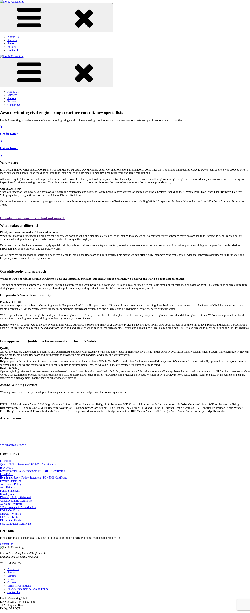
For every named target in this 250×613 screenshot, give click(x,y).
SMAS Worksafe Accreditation (18, 507)
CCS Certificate (9, 517)
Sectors (11, 43)
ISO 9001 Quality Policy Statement (14, 462)
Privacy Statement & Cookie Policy (27, 588)
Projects (11, 46)
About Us (13, 36)
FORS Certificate (10, 510)
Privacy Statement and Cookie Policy (10, 482)
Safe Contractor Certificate (15, 523)
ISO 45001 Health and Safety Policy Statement (20, 476)
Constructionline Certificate (16, 500)
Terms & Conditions (19, 585)
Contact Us (13, 50)
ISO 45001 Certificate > (55, 477)
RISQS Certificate (10, 520)
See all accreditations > (13, 444)
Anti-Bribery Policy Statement (9, 489)
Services (12, 40)
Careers (11, 582)
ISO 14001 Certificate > (52, 470)
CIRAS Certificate (10, 513)
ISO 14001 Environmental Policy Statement (18, 469)
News (10, 579)
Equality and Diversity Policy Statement (15, 495)
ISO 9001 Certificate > (42, 464)
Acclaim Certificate (11, 503)
